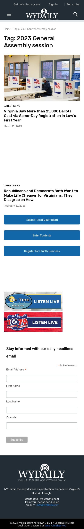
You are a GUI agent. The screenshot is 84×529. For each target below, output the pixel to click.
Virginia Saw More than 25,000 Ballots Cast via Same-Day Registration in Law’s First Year (40, 115)
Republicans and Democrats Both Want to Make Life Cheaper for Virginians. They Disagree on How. (41, 195)
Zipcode (11, 417)
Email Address (16, 369)
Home (7, 29)
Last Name (13, 401)
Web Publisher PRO (55, 525)
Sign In (53, 4)
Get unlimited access (26, 4)
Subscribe (72, 4)
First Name (13, 385)
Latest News (12, 106)
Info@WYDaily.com (47, 504)
